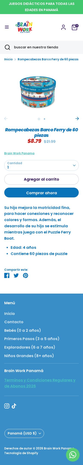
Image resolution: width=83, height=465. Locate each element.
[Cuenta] (63, 26)
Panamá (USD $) (22, 433)
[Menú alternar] (7, 27)
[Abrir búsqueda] (7, 47)
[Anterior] (5, 118)
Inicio (8, 59)
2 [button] (44, 119)
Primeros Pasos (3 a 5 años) (32, 338)
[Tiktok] (14, 406)
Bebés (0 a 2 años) (22, 330)
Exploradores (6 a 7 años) (29, 347)
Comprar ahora (41, 193)
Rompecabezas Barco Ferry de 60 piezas (48, 59)
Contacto (13, 321)
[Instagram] (6, 406)
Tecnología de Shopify (21, 453)
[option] (41, 90)
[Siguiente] (77, 118)
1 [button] (39, 119)
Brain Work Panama (19, 153)
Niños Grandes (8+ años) (29, 355)
